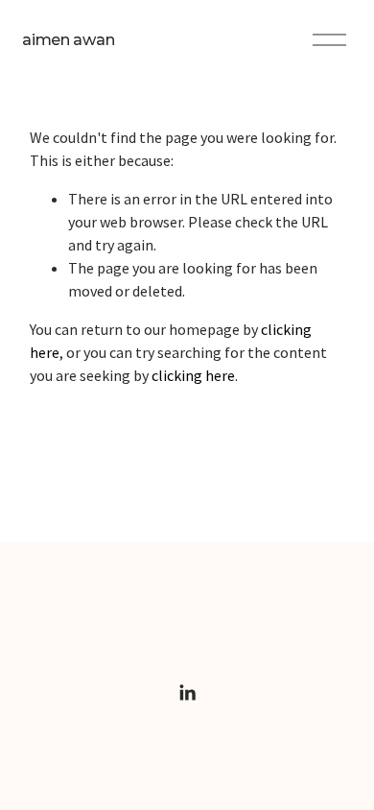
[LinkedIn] (187, 693)
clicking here (193, 375)
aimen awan (68, 40)
